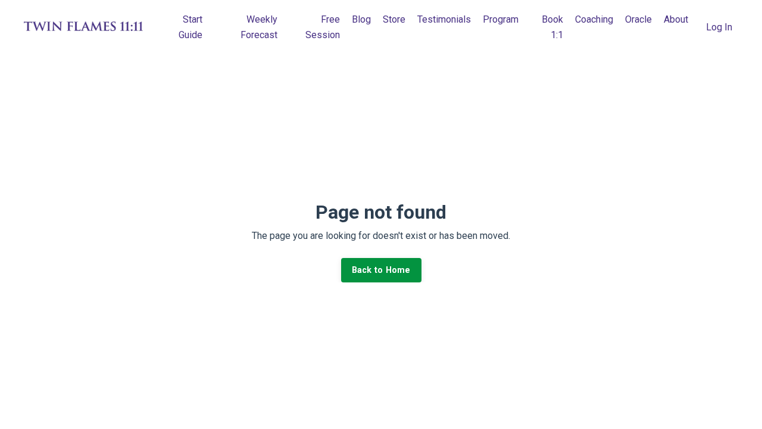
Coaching (594, 19)
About (676, 19)
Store (394, 19)
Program (501, 19)
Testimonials (444, 19)
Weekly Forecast (259, 27)
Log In (719, 27)
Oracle (638, 19)
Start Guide (190, 27)
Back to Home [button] (381, 270)
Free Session (322, 27)
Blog (361, 19)
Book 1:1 (552, 27)
